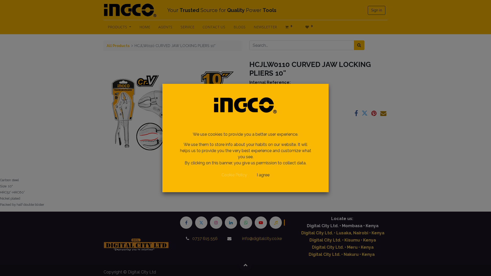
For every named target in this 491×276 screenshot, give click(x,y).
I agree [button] (263, 174)
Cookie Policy (234, 174)
